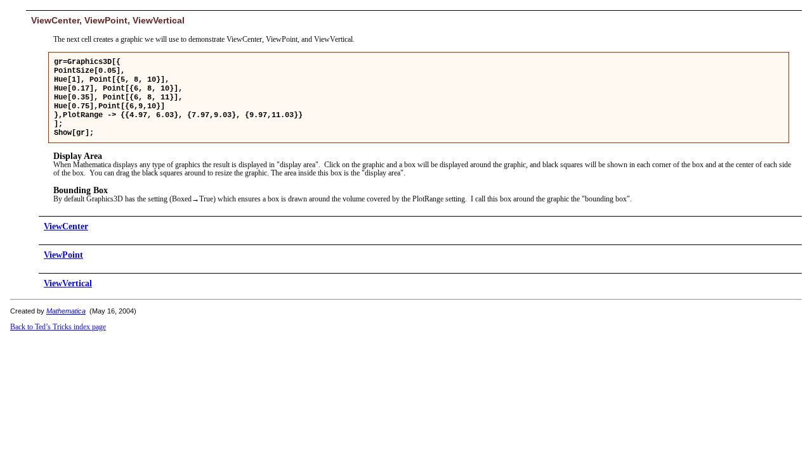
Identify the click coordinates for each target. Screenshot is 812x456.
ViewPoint (63, 255)
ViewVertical (68, 283)
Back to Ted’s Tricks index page (58, 326)
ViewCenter (66, 226)
